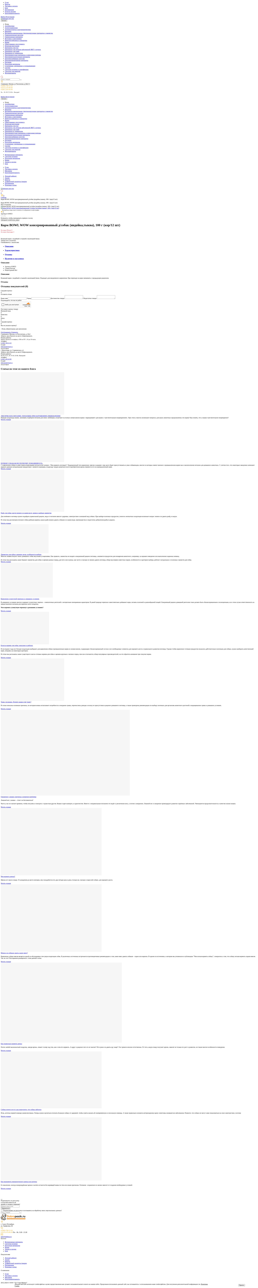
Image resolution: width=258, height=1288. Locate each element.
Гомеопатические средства (14, 35)
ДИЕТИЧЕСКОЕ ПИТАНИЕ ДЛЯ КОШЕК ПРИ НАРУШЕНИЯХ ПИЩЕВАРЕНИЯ (30, 416)
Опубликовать (6, 332)
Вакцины (8, 31)
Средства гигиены (11, 156)
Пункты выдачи (10, 11)
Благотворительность (12, 13)
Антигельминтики (11, 28)
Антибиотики (9, 26)
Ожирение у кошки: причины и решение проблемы (18, 797)
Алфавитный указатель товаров (16, 181)
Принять (241, 1285)
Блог (6, 8)
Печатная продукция (12, 46)
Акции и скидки (10, 162)
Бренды (7, 4)
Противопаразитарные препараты (16, 60)
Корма (7, 42)
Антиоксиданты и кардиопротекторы (18, 29)
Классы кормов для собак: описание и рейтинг (17, 645)
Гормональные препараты (14, 37)
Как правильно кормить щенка (11, 1044)
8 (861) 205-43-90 (6, 359)
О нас (7, 2)
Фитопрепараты (10, 73)
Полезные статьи (11, 185)
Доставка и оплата (11, 6)
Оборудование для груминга (14, 44)
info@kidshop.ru (6, 1237)
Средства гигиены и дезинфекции (16, 69)
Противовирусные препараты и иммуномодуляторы (23, 55)
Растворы (8, 62)
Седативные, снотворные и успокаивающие (20, 66)
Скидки (7, 68)
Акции (7, 178)
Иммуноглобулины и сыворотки (16, 40)
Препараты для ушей (12, 51)
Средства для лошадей (12, 71)
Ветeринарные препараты (14, 155)
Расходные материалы (12, 64)
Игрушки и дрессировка (13, 39)
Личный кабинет (11, 176)
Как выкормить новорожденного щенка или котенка (19, 1182)
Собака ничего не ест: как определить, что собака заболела (21, 1109)
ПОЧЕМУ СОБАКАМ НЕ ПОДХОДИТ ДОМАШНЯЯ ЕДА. (22, 463)
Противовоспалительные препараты (17, 57)
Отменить (14, 332)
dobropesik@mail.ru (6, 346)
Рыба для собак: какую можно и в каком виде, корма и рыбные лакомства (26, 513)
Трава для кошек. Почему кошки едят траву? (16, 702)
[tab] (131, 246)
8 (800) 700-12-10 (6, 343)
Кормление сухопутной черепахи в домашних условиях (20, 599)
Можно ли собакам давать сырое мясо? (14, 953)
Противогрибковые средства (15, 58)
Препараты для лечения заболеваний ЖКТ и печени (23, 49)
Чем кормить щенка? (8, 876)
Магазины (8, 171)
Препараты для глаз (11, 48)
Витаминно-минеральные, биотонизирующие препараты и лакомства (29, 33)
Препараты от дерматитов (14, 53)
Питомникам (9, 10)
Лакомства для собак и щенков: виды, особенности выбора (21, 554)
